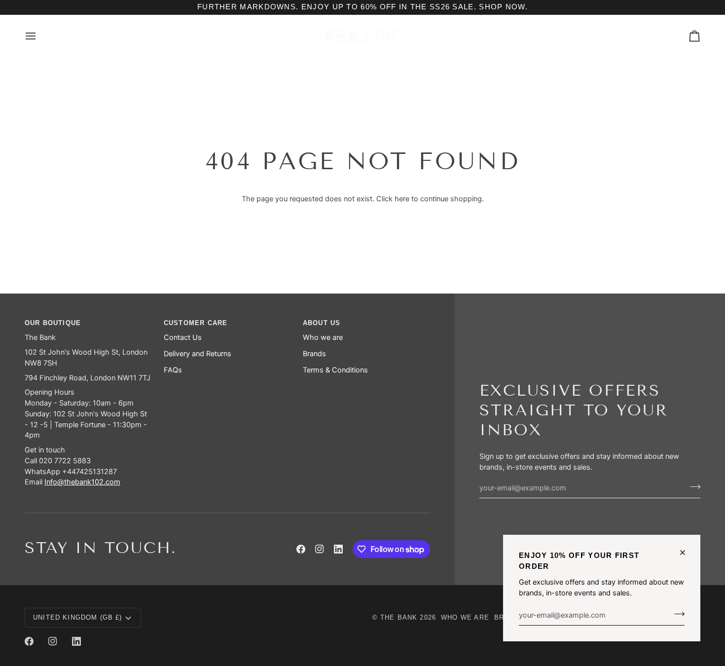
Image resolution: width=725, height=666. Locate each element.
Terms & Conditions (335, 370)
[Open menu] (39, 36)
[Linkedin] (338, 549)
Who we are (323, 337)
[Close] (686, 552)
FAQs (173, 370)
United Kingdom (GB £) (77, 617)
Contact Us (183, 337)
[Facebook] (300, 549)
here (402, 198)
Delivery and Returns (197, 353)
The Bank (398, 617)
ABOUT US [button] (321, 323)
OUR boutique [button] (53, 323)
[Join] (676, 614)
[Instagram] (319, 549)
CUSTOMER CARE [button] (195, 323)
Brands (314, 353)
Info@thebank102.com (82, 482)
